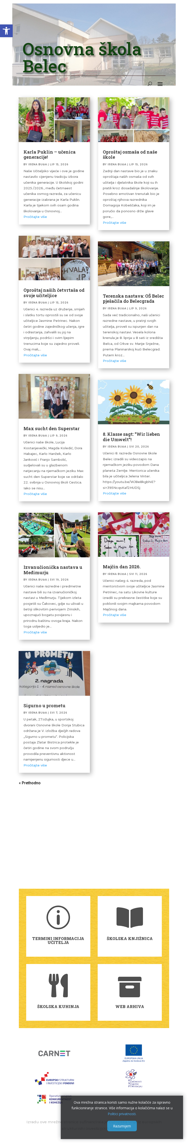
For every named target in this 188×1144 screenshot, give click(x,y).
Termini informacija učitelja (58, 940)
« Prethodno (30, 783)
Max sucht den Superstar (52, 428)
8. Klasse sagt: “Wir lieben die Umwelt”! (131, 436)
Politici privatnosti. (122, 1113)
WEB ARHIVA (129, 1006)
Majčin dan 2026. (122, 567)
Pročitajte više (35, 217)
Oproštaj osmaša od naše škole (130, 154)
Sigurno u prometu (44, 705)
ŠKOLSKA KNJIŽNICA (130, 938)
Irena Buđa (37, 164)
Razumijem (122, 1126)
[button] (6, 30)
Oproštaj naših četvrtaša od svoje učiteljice (54, 292)
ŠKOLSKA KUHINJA (58, 1006)
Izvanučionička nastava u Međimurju (53, 569)
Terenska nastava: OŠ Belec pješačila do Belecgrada (133, 298)
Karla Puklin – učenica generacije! (50, 154)
